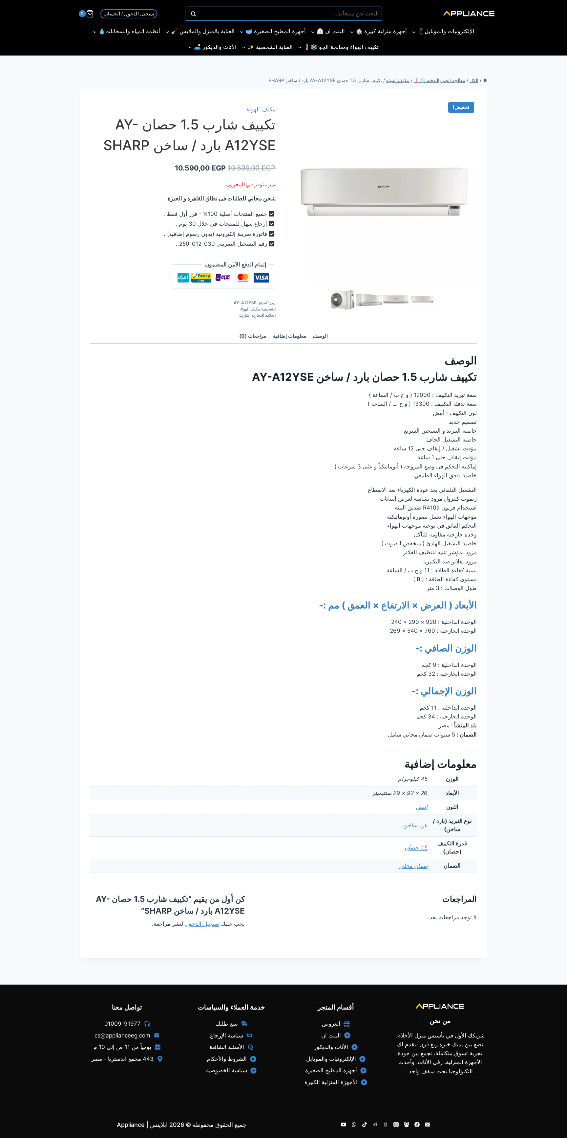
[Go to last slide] (334, 300)
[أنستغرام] (396, 1124)
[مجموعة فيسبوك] (406, 1124)
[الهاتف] (385, 1124)
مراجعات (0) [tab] (252, 336)
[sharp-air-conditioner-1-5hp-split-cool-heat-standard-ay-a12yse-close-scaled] (384, 192)
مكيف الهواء (261, 109)
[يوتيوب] (343, 1124)
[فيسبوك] (417, 1124)
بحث (373, 13)
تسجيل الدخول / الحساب (128, 13)
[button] (424, 299)
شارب (244, 315)
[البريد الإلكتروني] (427, 1124)
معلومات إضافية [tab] (289, 336)
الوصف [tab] (320, 336)
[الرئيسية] (485, 80)
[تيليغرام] (375, 1124)
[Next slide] (434, 300)
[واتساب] (354, 1124)
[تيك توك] (364, 1124)
